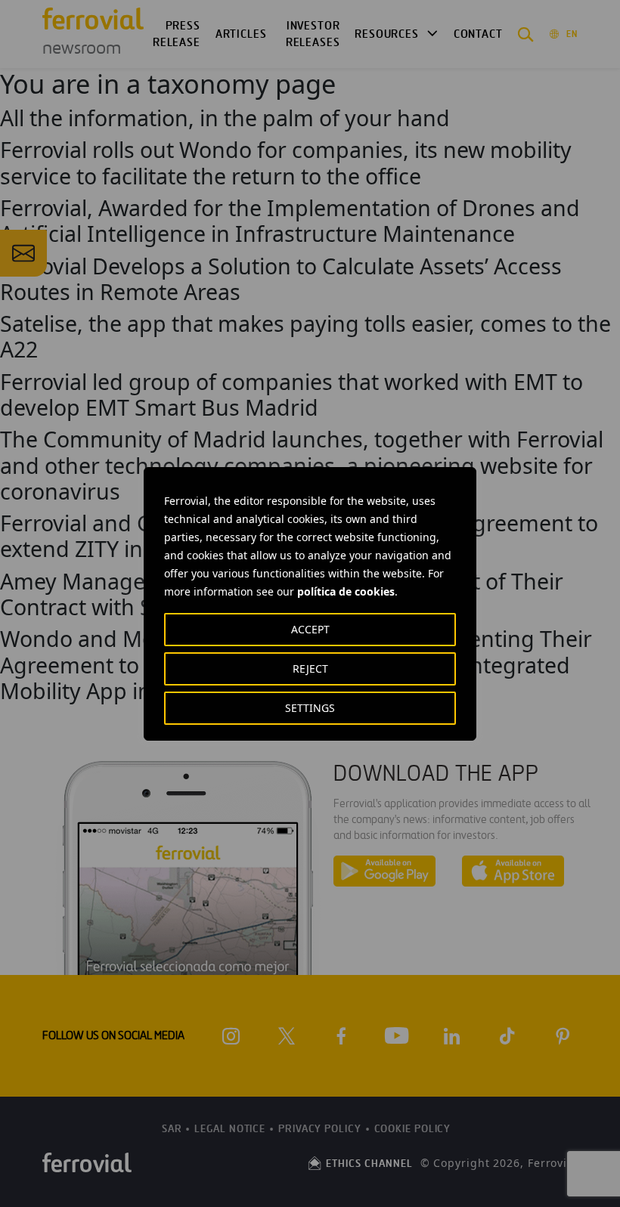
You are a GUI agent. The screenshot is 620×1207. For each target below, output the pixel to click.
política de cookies (346, 591)
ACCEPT (310, 629)
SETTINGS (310, 708)
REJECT (310, 668)
